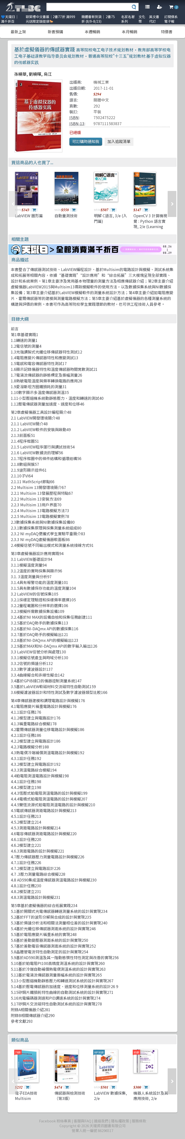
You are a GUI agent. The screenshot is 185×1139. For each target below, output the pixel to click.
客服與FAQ (82, 1120)
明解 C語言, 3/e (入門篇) (110, 218)
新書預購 (55, 31)
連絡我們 (101, 1120)
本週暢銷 (92, 31)
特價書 (166, 31)
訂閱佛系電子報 (171, 19)
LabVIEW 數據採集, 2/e (110, 1095)
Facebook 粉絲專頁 (55, 1120)
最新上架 (18, 31)
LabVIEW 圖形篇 (29, 215)
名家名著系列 (128, 19)
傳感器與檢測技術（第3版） (69, 1095)
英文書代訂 (154, 19)
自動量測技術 (66, 215)
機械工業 (101, 82)
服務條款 (139, 1120)
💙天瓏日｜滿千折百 (10, 19)
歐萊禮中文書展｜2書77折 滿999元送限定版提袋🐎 (50, 19)
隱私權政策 (120, 1120)
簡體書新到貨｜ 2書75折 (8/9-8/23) (98, 19)
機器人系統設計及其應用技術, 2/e (150, 1095)
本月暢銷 (129, 31)
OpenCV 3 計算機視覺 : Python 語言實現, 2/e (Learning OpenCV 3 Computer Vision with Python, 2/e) (150, 229)
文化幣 (142, 19)
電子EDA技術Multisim (26, 1095)
